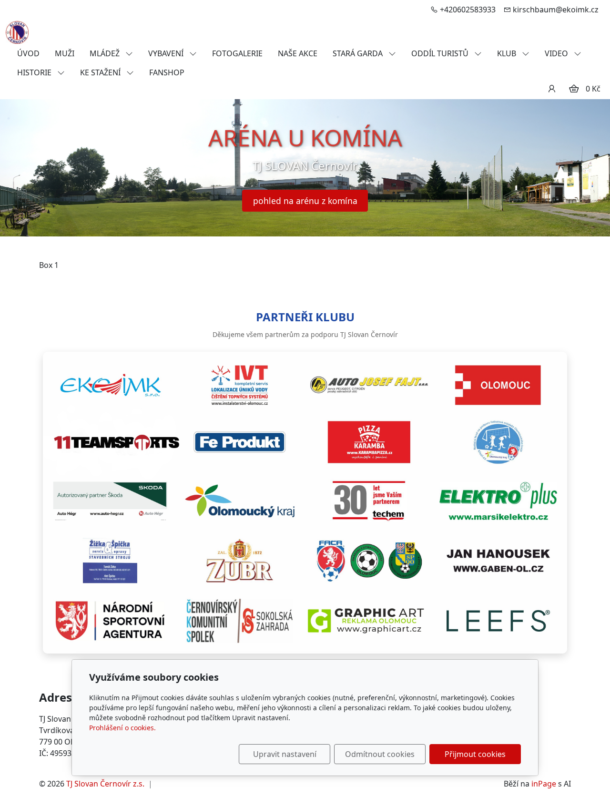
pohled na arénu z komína (305, 200)
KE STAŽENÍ (101, 72)
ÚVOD (28, 53)
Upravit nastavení (284, 754)
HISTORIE (35, 72)
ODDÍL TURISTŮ (440, 53)
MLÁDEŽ (106, 53)
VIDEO (557, 53)
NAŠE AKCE (297, 53)
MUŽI (64, 53)
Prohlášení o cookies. (122, 727)
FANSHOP (166, 72)
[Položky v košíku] (574, 88)
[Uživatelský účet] (552, 88)
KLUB (507, 53)
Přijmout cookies (475, 754)
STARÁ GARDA (359, 53)
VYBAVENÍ (166, 53)
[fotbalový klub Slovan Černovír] (17, 31)
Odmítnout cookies (380, 754)
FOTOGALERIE (237, 53)
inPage (543, 783)
